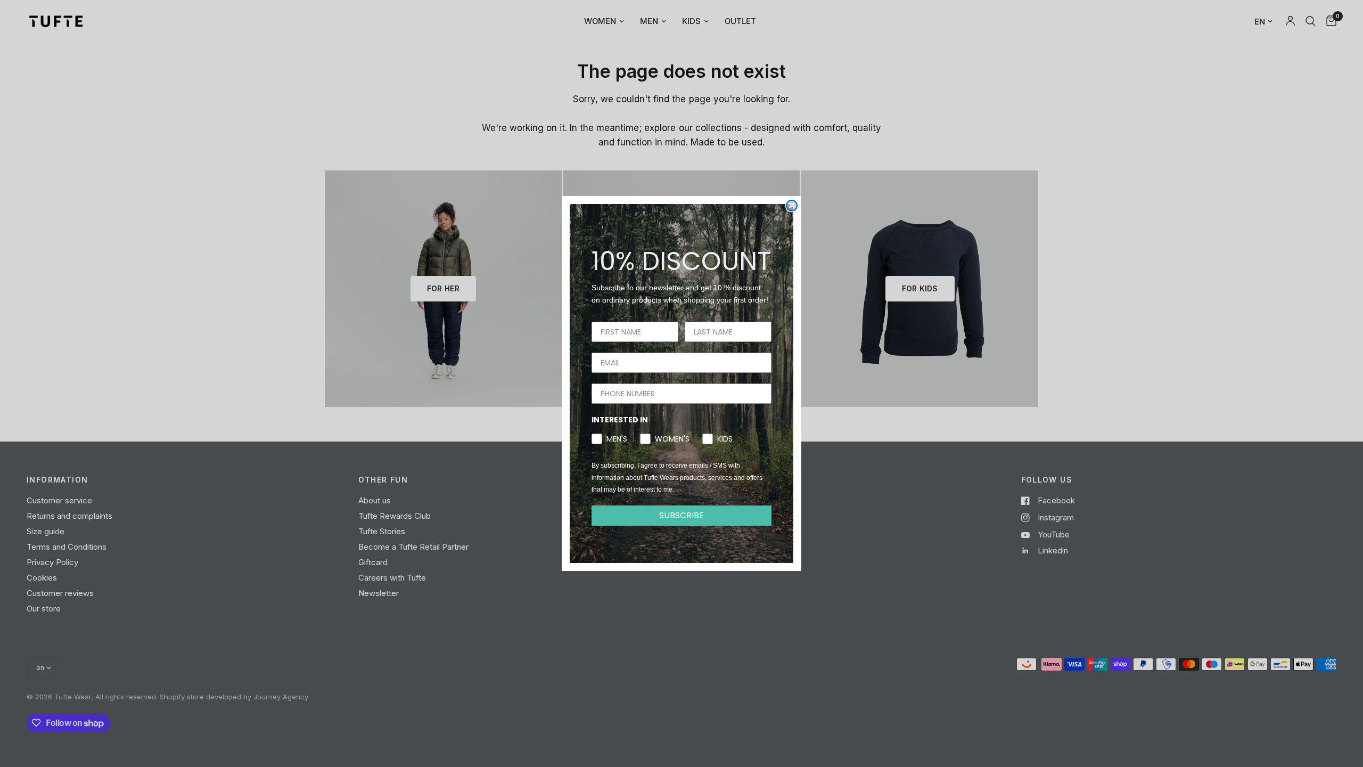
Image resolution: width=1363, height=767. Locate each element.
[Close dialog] (791, 205)
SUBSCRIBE (681, 515)
